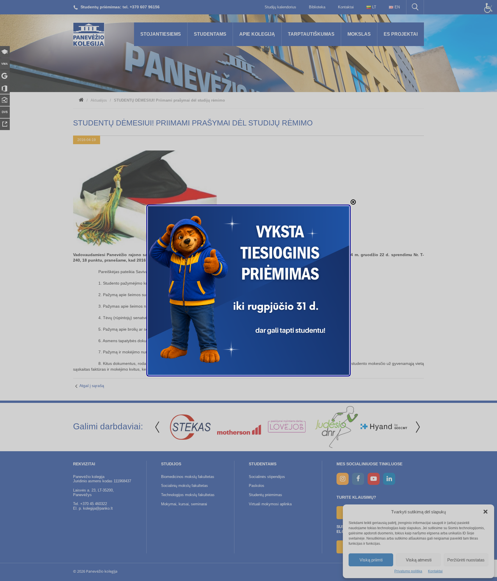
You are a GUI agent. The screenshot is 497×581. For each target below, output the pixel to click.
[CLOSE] (353, 202)
